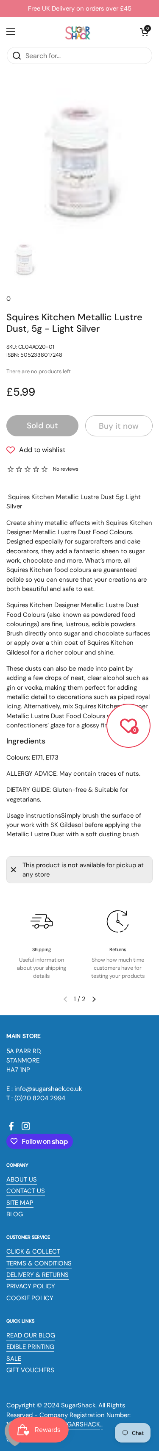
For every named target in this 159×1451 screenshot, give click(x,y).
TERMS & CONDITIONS (39, 1263)
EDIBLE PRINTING (30, 1347)
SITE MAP (19, 1203)
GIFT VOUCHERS (30, 1370)
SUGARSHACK (79, 1424)
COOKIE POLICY (29, 1298)
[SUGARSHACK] (78, 31)
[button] (144, 31)
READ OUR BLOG (30, 1335)
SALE (13, 1358)
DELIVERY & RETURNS (37, 1275)
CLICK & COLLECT (33, 1251)
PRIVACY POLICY (30, 1286)
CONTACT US (25, 1191)
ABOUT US (21, 1179)
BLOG (14, 1214)
